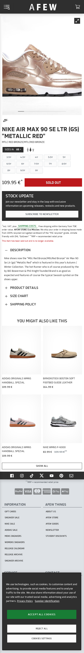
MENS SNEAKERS (13, 536)
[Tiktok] (32, 475)
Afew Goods (52, 523)
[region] (41, 611)
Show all (42, 465)
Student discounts (56, 536)
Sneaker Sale (12, 517)
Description (19, 250)
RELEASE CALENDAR (14, 548)
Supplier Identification (47, 600)
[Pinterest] (61, 475)
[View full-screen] (77, 21)
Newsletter (52, 530)
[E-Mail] (71, 475)
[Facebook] (12, 475)
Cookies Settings (42, 638)
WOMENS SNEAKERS (15, 542)
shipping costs (27, 226)
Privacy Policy (25, 600)
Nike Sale (10, 523)
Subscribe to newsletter (42, 214)
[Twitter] (42, 475)
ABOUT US (51, 511)
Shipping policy (22, 304)
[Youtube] (52, 475)
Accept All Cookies (41, 614)
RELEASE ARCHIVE (13, 554)
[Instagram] (22, 475)
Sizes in (12, 149)
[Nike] (6, 120)
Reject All (42, 628)
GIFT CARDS (10, 511)
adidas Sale (11, 530)
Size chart (18, 296)
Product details (23, 288)
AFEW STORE (43, 7)
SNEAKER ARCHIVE (14, 560)
